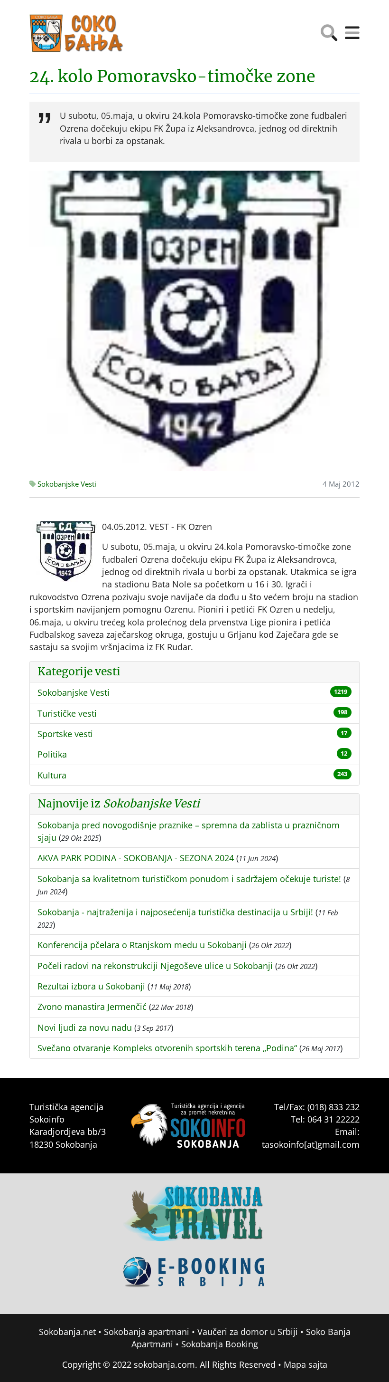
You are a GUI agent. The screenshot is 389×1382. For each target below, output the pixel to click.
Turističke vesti (67, 713)
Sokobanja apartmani (146, 1331)
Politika (52, 754)
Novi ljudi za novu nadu (84, 1027)
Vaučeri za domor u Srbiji (247, 1331)
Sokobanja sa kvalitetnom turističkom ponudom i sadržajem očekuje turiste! (189, 878)
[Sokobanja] (194, 1220)
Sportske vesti (65, 733)
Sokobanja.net (67, 1331)
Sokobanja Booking (219, 1344)
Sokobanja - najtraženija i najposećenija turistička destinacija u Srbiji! (175, 912)
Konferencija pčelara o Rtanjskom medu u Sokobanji (142, 944)
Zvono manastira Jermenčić (92, 1006)
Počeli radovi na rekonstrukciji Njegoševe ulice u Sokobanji (155, 965)
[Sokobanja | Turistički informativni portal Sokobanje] (76, 33)
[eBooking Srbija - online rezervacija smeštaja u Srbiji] (194, 1279)
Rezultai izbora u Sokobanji (91, 986)
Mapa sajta (305, 1364)
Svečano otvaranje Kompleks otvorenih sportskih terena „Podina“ (167, 1048)
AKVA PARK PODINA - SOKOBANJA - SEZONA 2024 (135, 858)
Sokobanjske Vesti (66, 484)
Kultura (51, 775)
